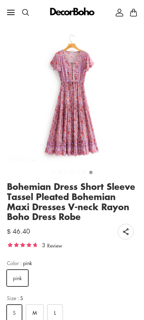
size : (15, 298)
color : (19, 263)
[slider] (22, 244)
